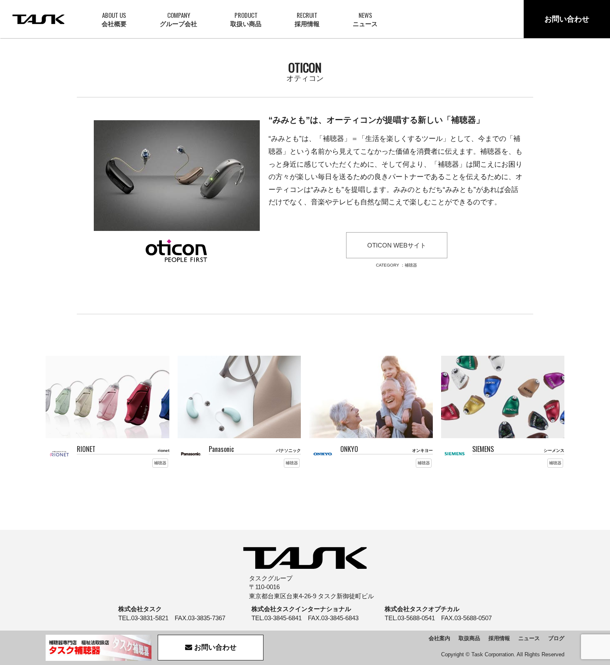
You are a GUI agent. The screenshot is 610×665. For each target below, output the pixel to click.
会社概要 (114, 18)
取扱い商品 (245, 18)
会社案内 (439, 638)
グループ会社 (178, 18)
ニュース (365, 18)
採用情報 (307, 18)
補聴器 (411, 265)
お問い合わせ (566, 19)
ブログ (556, 638)
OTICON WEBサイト (396, 245)
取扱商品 (469, 638)
